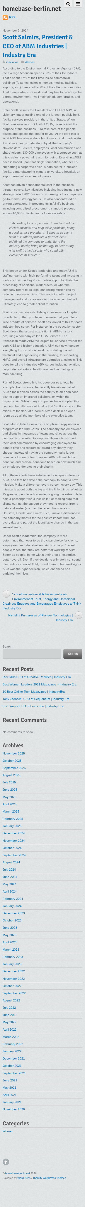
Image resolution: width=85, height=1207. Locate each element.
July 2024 (9, 869)
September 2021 (14, 1073)
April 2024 (10, 891)
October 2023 (12, 920)
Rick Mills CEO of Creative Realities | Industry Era (37, 677)
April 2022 (10, 1029)
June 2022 (10, 1015)
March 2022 (11, 1036)
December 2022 (14, 971)
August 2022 (11, 1000)
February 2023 (13, 956)
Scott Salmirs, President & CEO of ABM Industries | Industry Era (38, 46)
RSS (12, 17)
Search (7, 646)
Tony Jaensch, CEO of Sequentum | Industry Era (36, 699)
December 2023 (14, 913)
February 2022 (13, 1044)
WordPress (24, 1178)
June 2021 (10, 1080)
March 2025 (11, 811)
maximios (12, 62)
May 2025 (9, 797)
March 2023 (11, 949)
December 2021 (14, 1058)
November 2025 (14, 753)
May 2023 (9, 935)
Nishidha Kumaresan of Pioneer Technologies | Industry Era (44, 617)
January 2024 (12, 906)
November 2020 (14, 1109)
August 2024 (11, 862)
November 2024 (14, 840)
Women (29, 62)
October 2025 (12, 760)
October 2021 (12, 1065)
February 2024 (13, 898)
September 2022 (14, 993)
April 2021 (10, 1095)
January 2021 (12, 1102)
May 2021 (9, 1087)
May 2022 (9, 1022)
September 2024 (14, 855)
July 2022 (9, 1007)
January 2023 (12, 964)
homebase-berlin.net (17, 1173)
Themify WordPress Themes (49, 1178)
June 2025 (10, 789)
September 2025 (14, 768)
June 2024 (10, 877)
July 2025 (9, 782)
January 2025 (12, 826)
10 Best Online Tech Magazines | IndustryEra (34, 691)
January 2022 (12, 1051)
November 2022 (14, 978)
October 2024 (12, 848)
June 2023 (10, 927)
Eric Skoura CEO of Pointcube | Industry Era (33, 706)
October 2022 (12, 986)
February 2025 (13, 818)
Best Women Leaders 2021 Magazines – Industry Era (39, 684)
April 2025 (10, 804)
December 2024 (14, 833)
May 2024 (9, 884)
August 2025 (11, 775)
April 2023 (10, 942)
